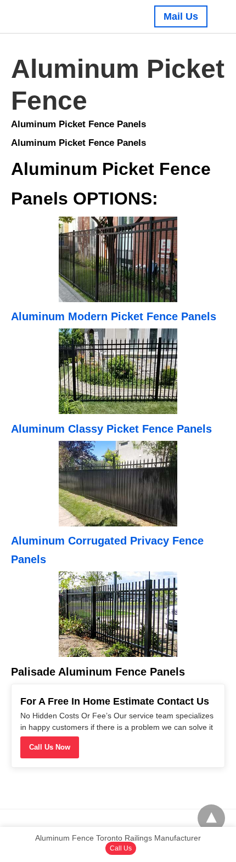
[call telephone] (216, 16)
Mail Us (181, 16)
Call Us (121, 848)
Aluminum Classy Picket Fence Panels (111, 429)
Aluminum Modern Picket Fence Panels (113, 316)
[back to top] (211, 818)
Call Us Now (49, 747)
